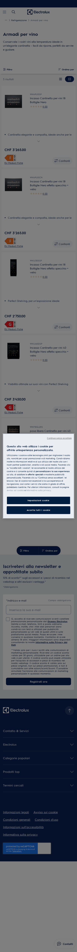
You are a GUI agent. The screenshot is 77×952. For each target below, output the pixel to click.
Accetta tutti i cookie (38, 510)
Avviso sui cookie (15, 490)
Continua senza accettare (59, 438)
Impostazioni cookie (38, 500)
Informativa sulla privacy (38, 490)
